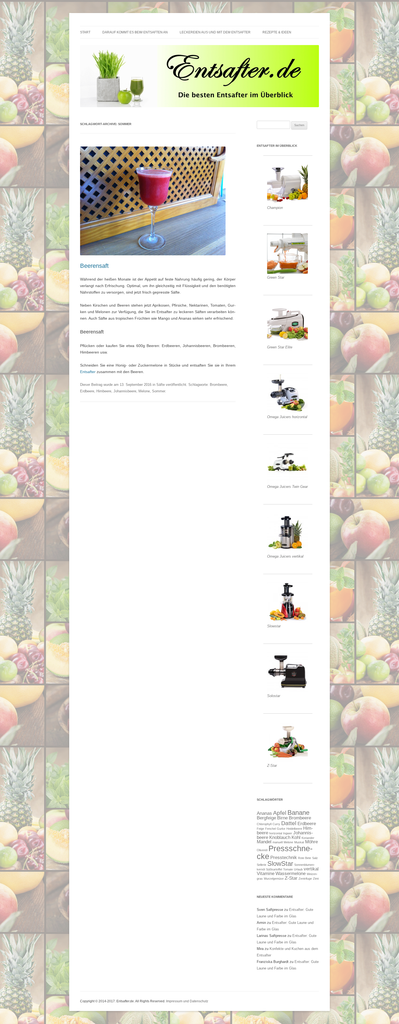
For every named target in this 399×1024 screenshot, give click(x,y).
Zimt (316, 878)
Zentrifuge (305, 878)
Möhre (311, 841)
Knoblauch (279, 837)
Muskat (299, 842)
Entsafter (88, 372)
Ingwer (287, 833)
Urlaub (298, 869)
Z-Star (291, 878)
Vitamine (265, 873)
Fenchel (270, 828)
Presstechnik (283, 857)
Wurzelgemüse (274, 878)
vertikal (311, 869)
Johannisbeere (124, 391)
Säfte (160, 385)
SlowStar (280, 863)
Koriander (308, 837)
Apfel (279, 813)
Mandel (264, 841)
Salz (315, 858)
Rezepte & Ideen (276, 32)
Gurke (281, 828)
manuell (278, 842)
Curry (276, 824)
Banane (298, 812)
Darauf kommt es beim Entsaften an (135, 32)
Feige (260, 828)
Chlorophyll (264, 824)
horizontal (275, 833)
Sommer (158, 391)
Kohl (296, 837)
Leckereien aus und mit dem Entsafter (215, 32)
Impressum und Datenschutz (187, 1001)
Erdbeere (87, 391)
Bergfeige (266, 818)
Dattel (288, 823)
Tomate (288, 869)
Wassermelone (291, 873)
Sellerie (261, 864)
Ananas (264, 813)
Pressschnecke (285, 852)
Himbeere (103, 391)
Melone (144, 391)
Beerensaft (94, 265)
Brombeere (218, 385)
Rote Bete (304, 858)
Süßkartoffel (274, 869)
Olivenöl (262, 850)
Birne (282, 818)
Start (85, 32)
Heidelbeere (294, 828)
